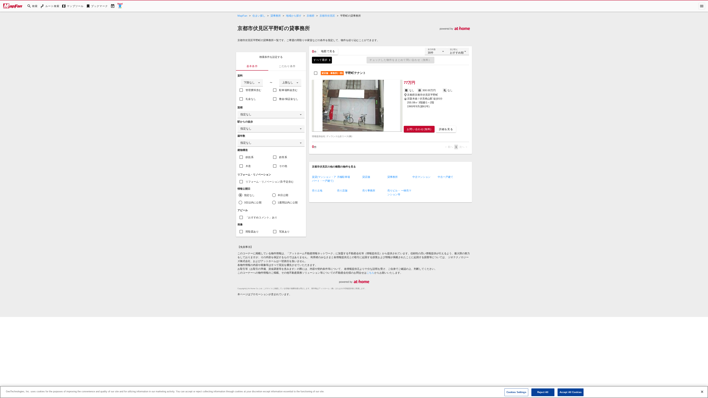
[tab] (252, 66)
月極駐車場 (343, 176)
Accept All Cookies (571, 392)
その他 (283, 166)
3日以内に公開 (252, 202)
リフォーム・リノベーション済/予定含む (270, 181)
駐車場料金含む (288, 90)
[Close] (702, 392)
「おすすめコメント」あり (261, 217)
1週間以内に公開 (288, 202)
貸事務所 (275, 15)
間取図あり (252, 231)
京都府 (310, 15)
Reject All (542, 392)
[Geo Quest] (120, 6)
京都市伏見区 (327, 15)
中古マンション (421, 176)
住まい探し (258, 15)
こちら (370, 272)
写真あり (284, 231)
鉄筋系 (250, 157)
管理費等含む (253, 90)
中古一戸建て (445, 176)
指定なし (249, 195)
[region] (354, 392)
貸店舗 (366, 176)
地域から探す (293, 15)
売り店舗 (342, 190)
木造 (248, 166)
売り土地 (317, 190)
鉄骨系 (283, 157)
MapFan (242, 15)
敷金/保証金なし (288, 98)
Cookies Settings (516, 392)
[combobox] (252, 83)
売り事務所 (368, 190)
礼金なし (251, 98)
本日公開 (283, 195)
